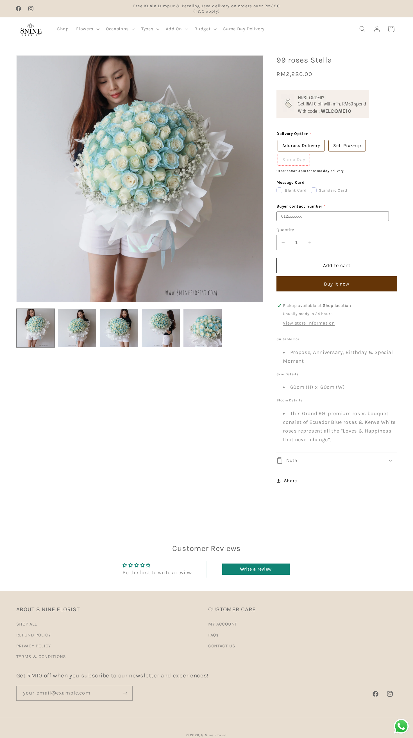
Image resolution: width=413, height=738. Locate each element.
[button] (87, 29)
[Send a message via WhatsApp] (401, 726)
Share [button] (290, 480)
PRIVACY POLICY (33, 646)
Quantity (285, 229)
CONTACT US (221, 646)
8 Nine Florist (214, 735)
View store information (309, 323)
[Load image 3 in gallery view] (119, 328)
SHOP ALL (26, 624)
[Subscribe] (125, 693)
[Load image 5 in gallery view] (202, 328)
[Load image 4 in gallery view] (161, 328)
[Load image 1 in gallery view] (35, 328)
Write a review (256, 569)
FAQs (213, 635)
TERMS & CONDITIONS (41, 656)
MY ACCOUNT (222, 624)
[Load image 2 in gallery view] (77, 328)
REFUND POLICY (33, 635)
